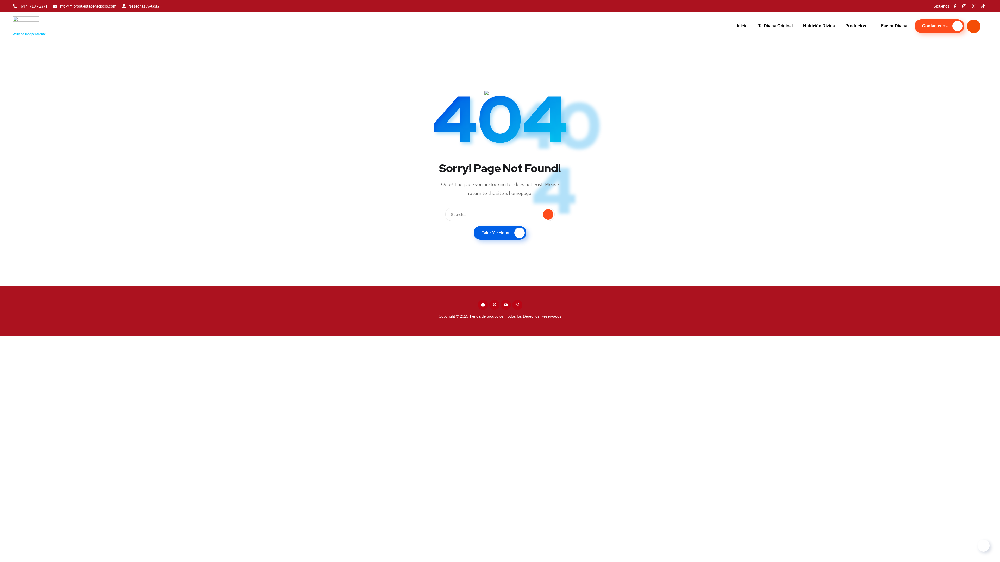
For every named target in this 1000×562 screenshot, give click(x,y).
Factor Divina (894, 26)
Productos (855, 26)
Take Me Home (496, 232)
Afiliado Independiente (29, 34)
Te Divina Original (775, 26)
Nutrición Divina (819, 26)
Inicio (742, 26)
